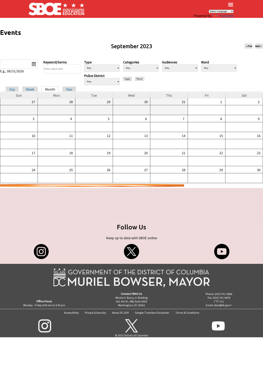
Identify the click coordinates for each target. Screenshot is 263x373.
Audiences (169, 62)
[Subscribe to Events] (92, 185)
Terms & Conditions (187, 312)
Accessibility (71, 312)
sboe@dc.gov (222, 305)
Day (12, 89)
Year (69, 89)
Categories (131, 62)
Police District (94, 75)
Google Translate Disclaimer (152, 312)
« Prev (249, 46)
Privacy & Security (95, 312)
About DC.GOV (120, 312)
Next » (258, 46)
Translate (226, 15)
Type (88, 62)
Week (30, 89)
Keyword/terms (55, 62)
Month (50, 89)
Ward (205, 62)
